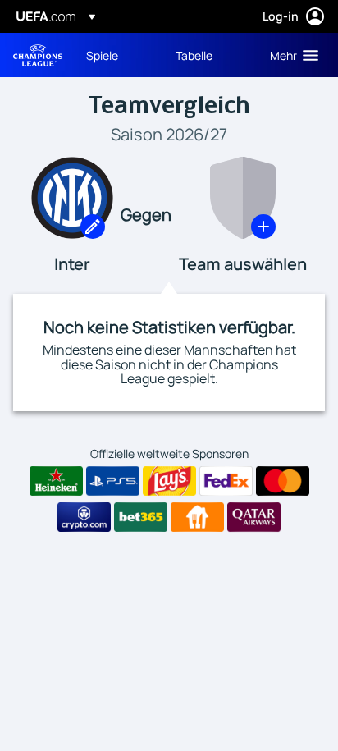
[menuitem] (116, 55)
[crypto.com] (84, 517)
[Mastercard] (282, 481)
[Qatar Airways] (254, 517)
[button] (290, 55)
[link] (102, 55)
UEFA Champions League (37, 55)
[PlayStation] (112, 481)
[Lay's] (169, 481)
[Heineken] (56, 481)
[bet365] (140, 517)
